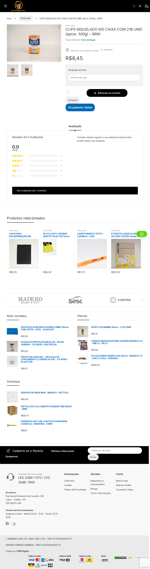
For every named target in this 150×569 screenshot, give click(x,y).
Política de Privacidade (75, 489)
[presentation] (142, 300)
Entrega (94, 488)
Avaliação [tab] (75, 126)
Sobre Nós (69, 481)
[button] (58, 27)
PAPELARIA (26, 18)
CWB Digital (22, 551)
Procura (133, 6)
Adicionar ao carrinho (109, 93)
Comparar (108, 49)
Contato (68, 485)
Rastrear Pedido (123, 485)
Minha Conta (122, 481)
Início (9, 18)
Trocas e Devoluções (100, 493)
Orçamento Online (80, 107)
